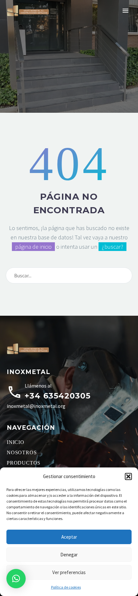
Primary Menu (125, 10)
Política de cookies (66, 587)
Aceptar (69, 537)
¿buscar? (112, 246)
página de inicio (33, 246)
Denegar (69, 555)
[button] (128, 476)
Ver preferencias (69, 572)
